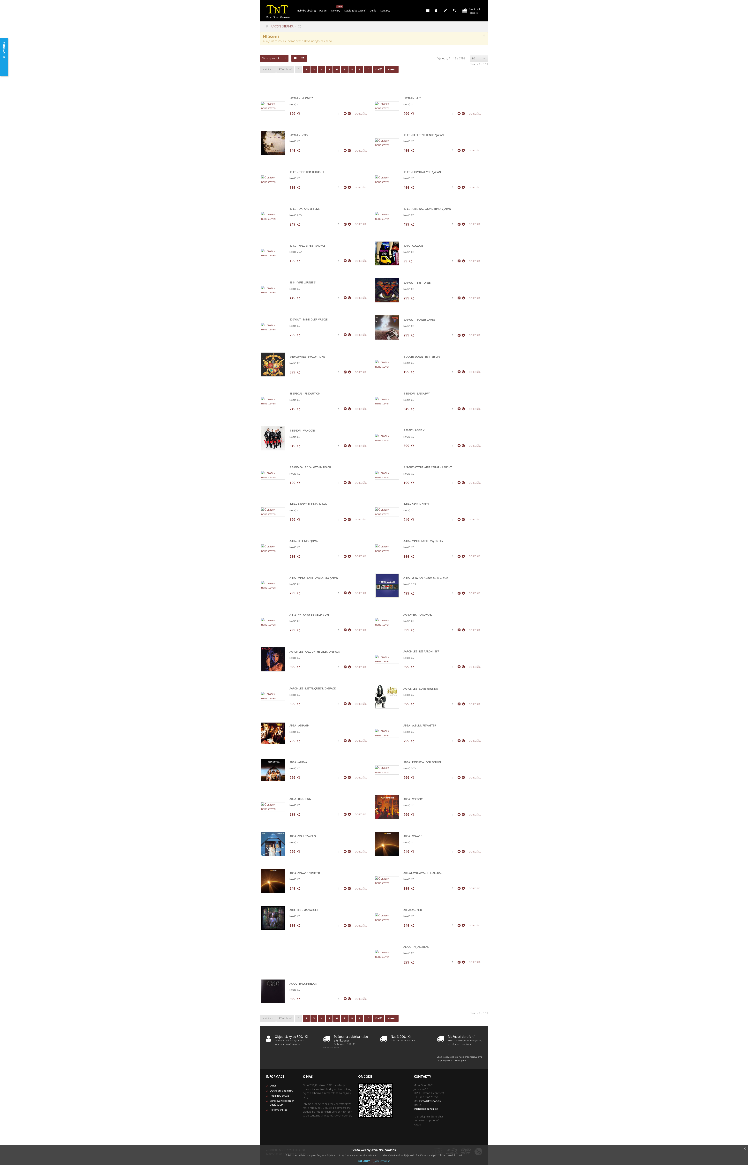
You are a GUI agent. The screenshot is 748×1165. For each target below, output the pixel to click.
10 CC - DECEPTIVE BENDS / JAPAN (423, 135)
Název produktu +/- (274, 58)
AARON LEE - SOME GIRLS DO (420, 688)
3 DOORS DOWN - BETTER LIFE (421, 356)
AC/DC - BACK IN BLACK (303, 983)
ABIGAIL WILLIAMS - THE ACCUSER (423, 873)
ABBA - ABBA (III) (298, 725)
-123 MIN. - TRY (298, 135)
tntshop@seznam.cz (426, 1108)
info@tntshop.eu (431, 1101)
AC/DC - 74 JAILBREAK (416, 947)
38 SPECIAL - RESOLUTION (304, 393)
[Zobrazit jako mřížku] (295, 58)
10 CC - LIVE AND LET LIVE (304, 209)
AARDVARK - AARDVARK (417, 614)
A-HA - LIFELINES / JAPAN (303, 541)
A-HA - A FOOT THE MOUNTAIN (308, 504)
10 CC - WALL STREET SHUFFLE (307, 245)
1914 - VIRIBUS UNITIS (302, 282)
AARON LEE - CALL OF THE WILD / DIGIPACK (314, 651)
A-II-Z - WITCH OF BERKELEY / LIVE (309, 614)
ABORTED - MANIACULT (303, 910)
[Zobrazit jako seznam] (303, 58)
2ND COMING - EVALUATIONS (307, 356)
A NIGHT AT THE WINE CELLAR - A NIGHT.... (428, 467)
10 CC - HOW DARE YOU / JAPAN (422, 172)
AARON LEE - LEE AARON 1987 (421, 651)
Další (378, 69)
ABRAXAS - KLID (412, 910)
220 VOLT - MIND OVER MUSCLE (308, 319)
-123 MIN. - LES (412, 98)
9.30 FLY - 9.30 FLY (413, 430)
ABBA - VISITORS (413, 799)
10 (367, 69)
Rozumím (363, 1161)
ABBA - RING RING (300, 799)
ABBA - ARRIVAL (298, 762)
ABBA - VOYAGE (412, 836)
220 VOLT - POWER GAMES (419, 319)
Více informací (383, 1161)
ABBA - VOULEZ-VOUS (302, 836)
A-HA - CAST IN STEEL (416, 504)
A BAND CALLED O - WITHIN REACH (310, 467)
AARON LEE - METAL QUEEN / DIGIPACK (312, 688)
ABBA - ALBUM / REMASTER (419, 725)
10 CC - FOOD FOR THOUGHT (306, 172)
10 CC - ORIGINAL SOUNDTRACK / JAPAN (427, 209)
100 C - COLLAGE (413, 245)
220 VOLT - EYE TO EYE (416, 282)
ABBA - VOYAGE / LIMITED (304, 873)
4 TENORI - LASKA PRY (416, 393)
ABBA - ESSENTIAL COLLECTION (422, 762)
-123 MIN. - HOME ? (301, 98)
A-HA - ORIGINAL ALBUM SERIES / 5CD (425, 578)
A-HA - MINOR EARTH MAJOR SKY (423, 541)
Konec (392, 69)
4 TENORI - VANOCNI (302, 430)
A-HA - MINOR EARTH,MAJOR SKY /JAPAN (313, 578)
